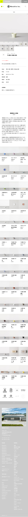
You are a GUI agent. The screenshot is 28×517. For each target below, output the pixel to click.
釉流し (15, 469)
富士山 (15, 458)
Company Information (6, 490)
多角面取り (16, 456)
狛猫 (15, 459)
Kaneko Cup (16, 506)
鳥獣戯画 (15, 488)
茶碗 (15, 445)
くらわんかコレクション (5, 469)
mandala (15, 491)
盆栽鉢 (15, 464)
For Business (4, 487)
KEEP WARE (16, 448)
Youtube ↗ (4, 497)
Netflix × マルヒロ (17, 502)
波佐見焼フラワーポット (6, 476)
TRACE (15, 501)
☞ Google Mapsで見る (6, 435)
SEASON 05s (4, 453)
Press (3, 484)
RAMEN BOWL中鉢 (17, 499)
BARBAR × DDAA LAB (18, 509)
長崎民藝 (15, 472)
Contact (3, 489)
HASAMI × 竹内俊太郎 (6, 458)
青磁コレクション (5, 470)
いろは (15, 450)
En (3, 6)
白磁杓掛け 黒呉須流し (18, 483)
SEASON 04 (4, 450)
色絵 (15, 474)
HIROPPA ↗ (4, 498)
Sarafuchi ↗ (4, 495)
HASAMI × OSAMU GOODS (7, 463)
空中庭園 (15, 490)
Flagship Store (5, 485)
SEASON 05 (4, 451)
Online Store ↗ (5, 493)
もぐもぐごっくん (16, 477)
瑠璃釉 (15, 461)
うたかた (15, 451)
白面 (15, 482)
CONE (15, 504)
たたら (15, 453)
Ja (1, 6)
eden (15, 493)
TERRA (15, 485)
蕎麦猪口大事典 (13, 53)
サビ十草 (15, 475)
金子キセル (16, 471)
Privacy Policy (4, 492)
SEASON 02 (4, 447)
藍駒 (15, 467)
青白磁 (15, 507)
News (3, 482)
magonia (15, 487)
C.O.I (15, 496)
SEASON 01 (4, 445)
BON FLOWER (16, 495)
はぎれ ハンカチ (17, 455)
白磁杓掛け (16, 463)
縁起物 (15, 466)
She (14, 498)
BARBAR (8, 53)
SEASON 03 (4, 448)
